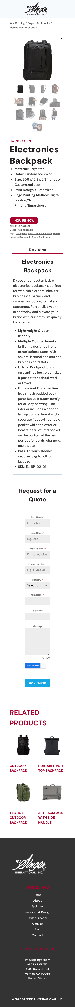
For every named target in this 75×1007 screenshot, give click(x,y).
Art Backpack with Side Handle (50, 818)
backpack (21, 233)
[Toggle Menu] (14, 9)
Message (37, 626)
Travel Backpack (41, 237)
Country (37, 579)
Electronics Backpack (40, 233)
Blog (38, 929)
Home (37, 895)
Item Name (37, 594)
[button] (60, 37)
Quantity (37, 610)
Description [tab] (37, 250)
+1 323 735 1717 (38, 964)
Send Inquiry (37, 682)
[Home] (11, 23)
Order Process (38, 918)
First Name (37, 517)
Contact (37, 935)
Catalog (37, 924)
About (37, 901)
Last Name (37, 532)
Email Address (37, 548)
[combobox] (37, 585)
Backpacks (20, 141)
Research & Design (38, 912)
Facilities (38, 906)
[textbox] (33, 585)
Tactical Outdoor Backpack (18, 818)
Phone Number (37, 564)
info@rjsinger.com (37, 960)
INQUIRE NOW (24, 220)
